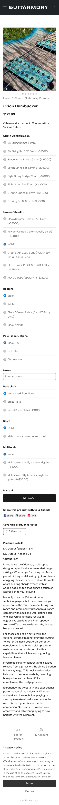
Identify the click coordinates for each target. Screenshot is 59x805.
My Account (41, 734)
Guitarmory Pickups (37, 98)
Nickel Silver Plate (24, 410)
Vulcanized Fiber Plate (21, 393)
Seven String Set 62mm (28, 167)
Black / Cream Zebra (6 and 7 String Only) (29, 314)
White (11, 304)
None (11, 454)
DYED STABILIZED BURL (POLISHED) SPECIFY (29, 255)
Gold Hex (13, 351)
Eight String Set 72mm (27, 184)
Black (11, 295)
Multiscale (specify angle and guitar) (29, 464)
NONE (11, 244)
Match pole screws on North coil (27, 436)
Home (6, 98)
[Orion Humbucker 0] (29, 59)
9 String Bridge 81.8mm (28, 193)
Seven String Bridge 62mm (29, 159)
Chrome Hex (15, 359)
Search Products (18, 736)
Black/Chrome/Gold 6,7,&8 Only (27, 221)
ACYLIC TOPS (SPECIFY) (28, 277)
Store (17, 98)
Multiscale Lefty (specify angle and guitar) (28, 477)
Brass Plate (14, 401)
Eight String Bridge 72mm (29, 176)
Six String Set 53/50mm (28, 151)
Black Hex (13, 343)
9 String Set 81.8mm (26, 201)
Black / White (15, 325)
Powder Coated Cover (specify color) (30, 233)
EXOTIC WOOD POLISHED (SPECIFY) (29, 267)
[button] (29, 7)
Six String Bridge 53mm (22, 143)
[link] (29, 799)
